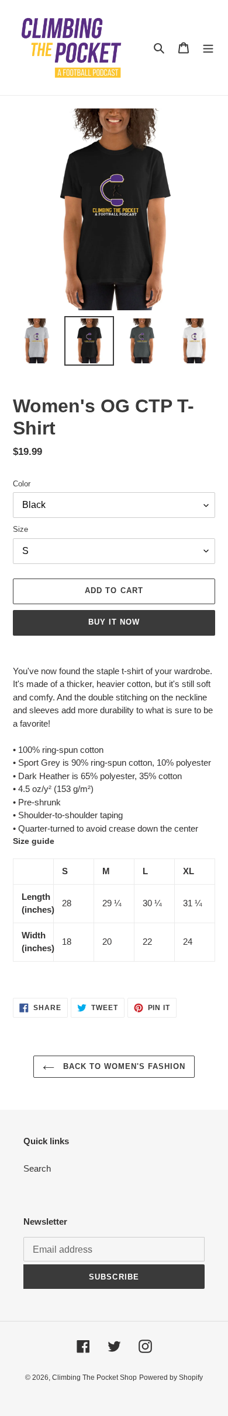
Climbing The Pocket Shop (94, 1377)
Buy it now (114, 622)
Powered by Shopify (171, 1377)
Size (20, 529)
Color (21, 483)
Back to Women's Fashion (123, 1066)
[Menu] (208, 47)
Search (37, 1168)
